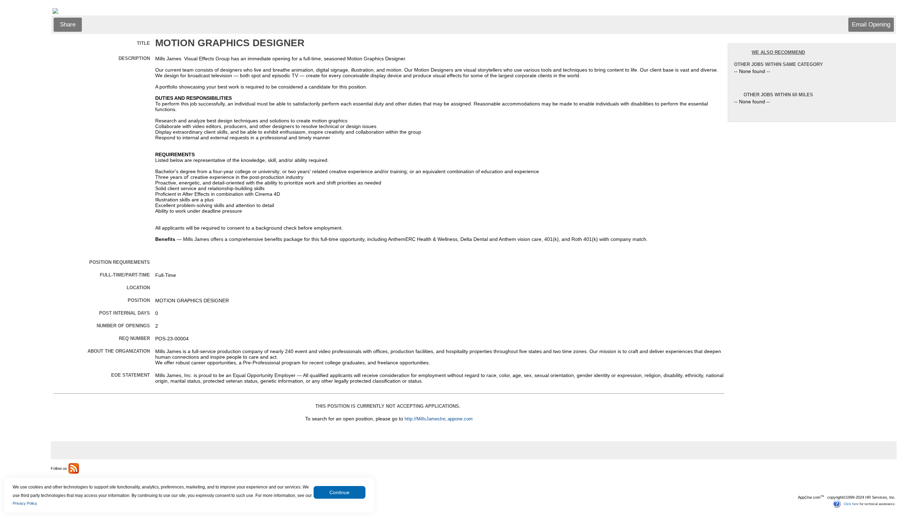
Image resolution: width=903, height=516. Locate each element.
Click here (851, 503)
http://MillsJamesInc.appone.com (439, 419)
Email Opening (871, 24)
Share (67, 24)
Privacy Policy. (25, 503)
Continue (339, 492)
